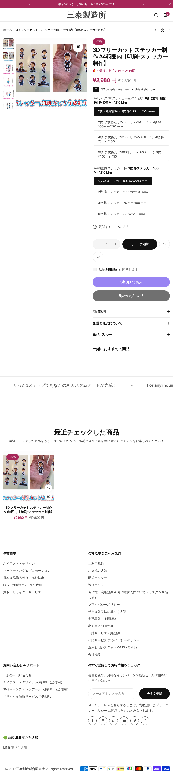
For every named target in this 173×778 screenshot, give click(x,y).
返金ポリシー (97, 585)
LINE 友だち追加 (15, 747)
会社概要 (94, 654)
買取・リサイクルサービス (22, 592)
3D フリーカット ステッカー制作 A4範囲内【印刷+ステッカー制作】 (29, 509)
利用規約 (112, 270)
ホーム (7, 30)
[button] (29, 4)
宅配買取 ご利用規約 (102, 619)
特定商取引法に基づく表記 (107, 612)
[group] (51, 73)
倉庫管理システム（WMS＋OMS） (113, 647)
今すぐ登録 (154, 694)
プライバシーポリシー (104, 605)
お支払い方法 (97, 570)
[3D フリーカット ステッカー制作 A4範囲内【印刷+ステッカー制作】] (28, 476)
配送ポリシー (97, 578)
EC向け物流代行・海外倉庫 (22, 585)
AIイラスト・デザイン (19, 564)
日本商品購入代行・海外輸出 (23, 578)
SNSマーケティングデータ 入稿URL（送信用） (36, 689)
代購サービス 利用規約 (104, 633)
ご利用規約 (96, 564)
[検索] (156, 15)
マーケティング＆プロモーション (27, 570)
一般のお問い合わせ (17, 675)
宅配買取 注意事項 (101, 626)
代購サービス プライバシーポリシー (113, 640)
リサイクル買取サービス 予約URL (27, 696)
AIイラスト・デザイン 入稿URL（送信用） (33, 682)
